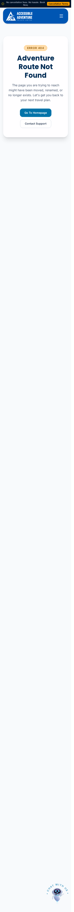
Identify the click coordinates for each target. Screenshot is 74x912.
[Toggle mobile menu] (61, 16)
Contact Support (35, 123)
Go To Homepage (35, 112)
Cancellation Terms (58, 3)
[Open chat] (57, 895)
